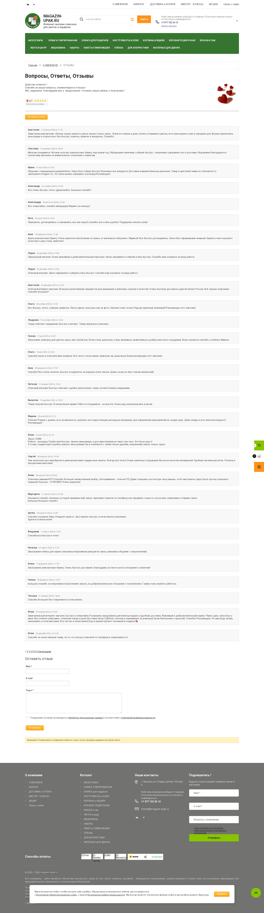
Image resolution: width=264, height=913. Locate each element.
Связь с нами (231, 4)
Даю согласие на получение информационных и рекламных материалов (210, 830)
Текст (30, 690)
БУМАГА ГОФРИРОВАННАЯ (98, 787)
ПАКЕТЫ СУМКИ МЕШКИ (97, 828)
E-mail (29, 678)
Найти (144, 19)
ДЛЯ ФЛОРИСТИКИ (94, 837)
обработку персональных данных (85, 718)
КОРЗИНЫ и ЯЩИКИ (94, 800)
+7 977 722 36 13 (169, 22)
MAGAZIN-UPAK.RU (52, 18)
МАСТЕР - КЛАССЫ (192, 4)
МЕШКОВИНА (91, 819)
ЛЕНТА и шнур (91, 814)
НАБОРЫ (88, 823)
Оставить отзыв (36, 117)
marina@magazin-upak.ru (155, 809)
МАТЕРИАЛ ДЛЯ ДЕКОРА (97, 842)
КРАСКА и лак (91, 810)
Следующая (44, 651)
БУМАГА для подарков (96, 791)
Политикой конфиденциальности (106, 895)
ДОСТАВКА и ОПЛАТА (162, 4)
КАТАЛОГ (139, 4)
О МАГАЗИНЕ (120, 4)
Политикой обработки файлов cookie (56, 895)
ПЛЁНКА (88, 833)
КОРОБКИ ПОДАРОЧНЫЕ (97, 805)
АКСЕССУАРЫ (91, 782)
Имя (29, 666)
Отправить (214, 837)
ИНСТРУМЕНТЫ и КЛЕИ (96, 796)
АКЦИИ (213, 4)
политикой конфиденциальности (138, 718)
